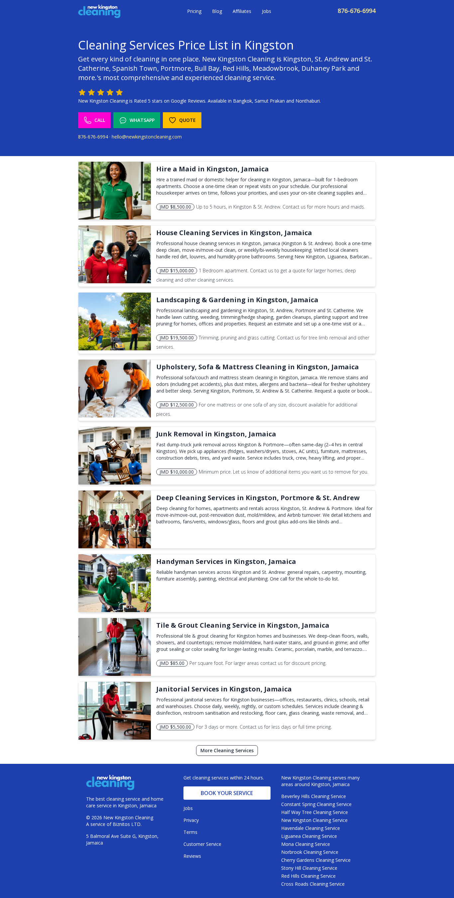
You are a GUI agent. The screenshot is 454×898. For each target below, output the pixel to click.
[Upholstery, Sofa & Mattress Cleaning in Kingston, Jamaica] (114, 388)
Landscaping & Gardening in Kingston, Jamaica (237, 299)
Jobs (266, 11)
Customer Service (202, 844)
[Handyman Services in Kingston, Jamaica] (114, 583)
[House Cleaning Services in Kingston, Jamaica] (114, 254)
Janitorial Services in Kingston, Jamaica (224, 688)
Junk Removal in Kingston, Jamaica (216, 433)
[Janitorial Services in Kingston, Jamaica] (114, 711)
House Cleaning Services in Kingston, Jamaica (234, 232)
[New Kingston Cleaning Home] (99, 11)
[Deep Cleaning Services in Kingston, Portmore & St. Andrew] (114, 519)
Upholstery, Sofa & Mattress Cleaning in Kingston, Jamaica (257, 366)
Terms (190, 832)
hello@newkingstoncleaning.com (147, 137)
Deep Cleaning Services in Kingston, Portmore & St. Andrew (258, 497)
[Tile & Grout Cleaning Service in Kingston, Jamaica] (114, 647)
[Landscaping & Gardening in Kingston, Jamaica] (114, 321)
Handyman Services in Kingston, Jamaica (226, 561)
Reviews (192, 856)
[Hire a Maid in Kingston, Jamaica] (114, 191)
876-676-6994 (357, 11)
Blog (217, 11)
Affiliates (242, 11)
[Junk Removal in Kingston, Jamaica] (114, 456)
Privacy (191, 820)
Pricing (194, 11)
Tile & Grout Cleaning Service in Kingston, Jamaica (242, 625)
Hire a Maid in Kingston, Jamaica (212, 168)
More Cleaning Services (227, 750)
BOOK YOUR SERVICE (227, 793)
